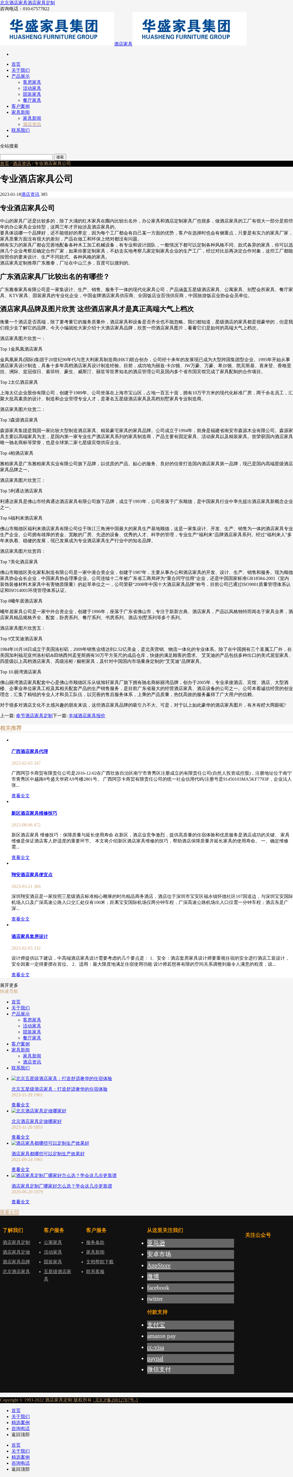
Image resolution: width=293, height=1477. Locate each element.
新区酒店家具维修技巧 (34, 813)
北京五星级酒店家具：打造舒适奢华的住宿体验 (59, 1089)
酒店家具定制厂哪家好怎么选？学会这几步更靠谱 (61, 1186)
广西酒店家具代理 (29, 751)
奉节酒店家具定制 (34, 715)
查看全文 (20, 795)
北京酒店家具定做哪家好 (36, 1121)
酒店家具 (123, 43)
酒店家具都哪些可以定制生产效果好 (48, 1153)
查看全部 (9, 1212)
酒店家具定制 (41, 2)
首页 (4, 163)
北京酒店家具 (13, 2)
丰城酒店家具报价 (87, 715)
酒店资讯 (22, 163)
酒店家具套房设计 (29, 936)
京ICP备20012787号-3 (116, 1400)
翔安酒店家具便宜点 (32, 874)
